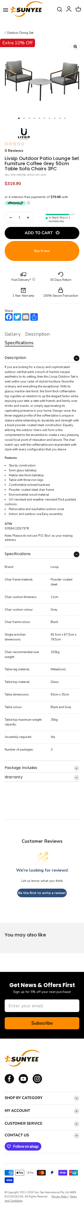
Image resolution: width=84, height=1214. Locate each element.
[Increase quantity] (28, 217)
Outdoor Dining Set (20, 33)
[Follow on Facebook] (9, 1082)
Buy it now (42, 251)
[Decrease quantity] (11, 217)
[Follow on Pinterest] (37, 1082)
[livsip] (24, 133)
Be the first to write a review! (42, 893)
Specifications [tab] (19, 343)
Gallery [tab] (13, 334)
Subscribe (42, 1023)
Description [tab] (37, 334)
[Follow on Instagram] (23, 1082)
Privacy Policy (60, 1196)
